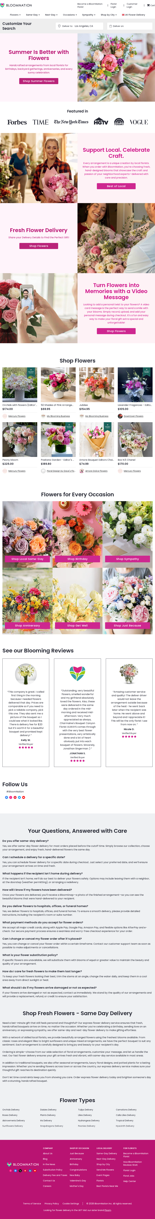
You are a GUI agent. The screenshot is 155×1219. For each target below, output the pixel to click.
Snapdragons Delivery (51, 1125)
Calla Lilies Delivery (125, 1115)
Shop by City (108, 14)
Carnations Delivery (126, 1109)
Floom (108, 1210)
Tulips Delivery (85, 1109)
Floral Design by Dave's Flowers (61, 470)
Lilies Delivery (85, 1115)
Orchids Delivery (11, 1109)
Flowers (14, 14)
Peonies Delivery (86, 1125)
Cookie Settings (71, 1203)
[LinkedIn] (30, 1170)
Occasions (69, 14)
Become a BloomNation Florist (135, 1155)
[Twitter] (19, 797)
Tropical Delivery (124, 1120)
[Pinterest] (15, 797)
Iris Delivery (46, 1120)
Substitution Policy (52, 1169)
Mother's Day (77, 1186)
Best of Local (121, 186)
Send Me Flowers (105, 1169)
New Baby (75, 1175)
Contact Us (49, 1180)
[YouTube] (23, 797)
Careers (47, 1186)
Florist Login (129, 1170)
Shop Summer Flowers (40, 81)
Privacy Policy (52, 1203)
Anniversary (76, 1158)
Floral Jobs (128, 1175)
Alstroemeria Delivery (13, 1120)
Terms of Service (32, 1203)
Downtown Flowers (133, 416)
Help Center (129, 1181)
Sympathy (87, 14)
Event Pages (103, 1175)
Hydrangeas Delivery (89, 1120)
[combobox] (132, 26)
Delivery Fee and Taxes (55, 1175)
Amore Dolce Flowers (96, 470)
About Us (47, 1153)
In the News (49, 1164)
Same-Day (32, 14)
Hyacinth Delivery (125, 1125)
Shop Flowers (43, 246)
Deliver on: (118, 26)
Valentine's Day (78, 1180)
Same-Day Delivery (107, 1153)
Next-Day (50, 14)
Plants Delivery (48, 1115)
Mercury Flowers (16, 416)
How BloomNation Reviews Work (132, 1163)
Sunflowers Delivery (12, 1125)
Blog (45, 1158)
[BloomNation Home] (16, 5)
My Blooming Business (58, 416)
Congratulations (78, 1169)
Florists (100, 1180)
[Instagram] (10, 797)
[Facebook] (6, 797)
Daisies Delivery (48, 1109)
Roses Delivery (9, 1115)
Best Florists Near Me (107, 1186)
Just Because (77, 1153)
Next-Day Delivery (106, 1158)
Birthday (74, 1164)
